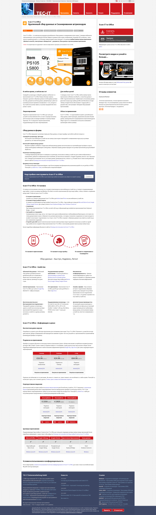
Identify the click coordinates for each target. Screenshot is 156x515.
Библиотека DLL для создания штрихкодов (114, 494)
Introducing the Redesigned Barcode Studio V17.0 (74, 480)
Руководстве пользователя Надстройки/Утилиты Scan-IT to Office (71, 434)
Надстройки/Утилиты (50, 30)
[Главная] (46, 9)
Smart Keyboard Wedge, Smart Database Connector (63, 204)
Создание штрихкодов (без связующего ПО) (111, 496)
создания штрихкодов (47, 480)
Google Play (41, 289)
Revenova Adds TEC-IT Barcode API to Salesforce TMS (76, 495)
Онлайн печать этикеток (115, 504)
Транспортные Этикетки (59, 1)
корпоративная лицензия (51, 387)
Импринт (79, 512)
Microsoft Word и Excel (84, 202)
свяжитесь (81, 391)
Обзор (25, 30)
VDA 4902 (48, 1)
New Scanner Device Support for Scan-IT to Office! (74, 490)
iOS (44, 368)
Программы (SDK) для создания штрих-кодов (119, 480)
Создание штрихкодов (111, 478)
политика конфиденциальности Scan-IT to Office (60, 464)
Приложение (37, 30)
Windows (28, 452)
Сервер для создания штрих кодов (123, 492)
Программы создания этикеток (108, 482)
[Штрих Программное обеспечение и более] (27, 9)
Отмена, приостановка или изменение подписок (59, 379)
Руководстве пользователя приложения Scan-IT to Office (49, 160)
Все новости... (65, 498)
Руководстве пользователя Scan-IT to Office (62, 227)
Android (59, 198)
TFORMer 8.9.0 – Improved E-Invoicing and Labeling (75, 485)
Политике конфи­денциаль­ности (68, 512)
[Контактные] (116, 1)
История (76, 30)
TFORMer (37, 489)
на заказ (39, 499)
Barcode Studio (52, 489)
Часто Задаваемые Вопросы (65, 30)
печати (25, 482)
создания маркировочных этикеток (38, 482)
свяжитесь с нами (37, 167)
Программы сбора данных (112, 484)
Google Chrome (34, 204)
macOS (33, 452)
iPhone (65, 198)
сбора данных (33, 484)
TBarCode (43, 489)
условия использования (40, 464)
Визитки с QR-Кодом (72, 1)
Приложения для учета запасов (108, 500)
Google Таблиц (55, 281)
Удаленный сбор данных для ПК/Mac (114, 498)
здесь (100, 46)
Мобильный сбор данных (123, 82)
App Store (54, 290)
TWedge (50, 493)
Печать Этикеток (40, 1)
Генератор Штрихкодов (28, 1)
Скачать (89, 176)
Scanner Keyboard (123, 500)
